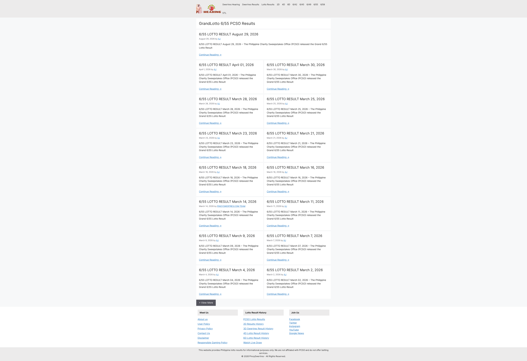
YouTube (294, 329)
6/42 (295, 4)
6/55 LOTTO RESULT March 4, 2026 (227, 270)
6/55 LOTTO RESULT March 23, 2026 (228, 133)
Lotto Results (268, 4)
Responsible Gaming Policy (212, 342)
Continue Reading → (210, 54)
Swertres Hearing (231, 4)
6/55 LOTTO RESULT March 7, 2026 (294, 236)
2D (278, 4)
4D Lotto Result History (256, 333)
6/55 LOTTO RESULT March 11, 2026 (295, 202)
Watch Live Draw (252, 342)
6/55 (316, 4)
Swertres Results (250, 4)
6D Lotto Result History (256, 338)
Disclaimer (203, 338)
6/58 (322, 4)
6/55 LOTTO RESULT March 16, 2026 (295, 167)
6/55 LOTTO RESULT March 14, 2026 (227, 202)
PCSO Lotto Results (254, 319)
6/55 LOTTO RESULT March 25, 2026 (296, 99)
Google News (296, 333)
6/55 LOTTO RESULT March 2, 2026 (295, 270)
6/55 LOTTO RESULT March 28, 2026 (228, 99)
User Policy (204, 324)
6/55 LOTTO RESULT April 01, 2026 (226, 65)
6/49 (309, 4)
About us (203, 319)
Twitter (293, 322)
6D (288, 4)
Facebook (294, 319)
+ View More (206, 302)
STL (224, 13)
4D (283, 4)
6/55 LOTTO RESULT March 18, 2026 (227, 167)
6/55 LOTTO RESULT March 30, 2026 (296, 65)
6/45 (302, 4)
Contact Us (204, 333)
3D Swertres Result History (258, 328)
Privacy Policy (205, 328)
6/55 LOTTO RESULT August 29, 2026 (228, 34)
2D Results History (253, 324)
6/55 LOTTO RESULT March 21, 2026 (295, 133)
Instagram (294, 326)
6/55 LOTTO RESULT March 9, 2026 (227, 236)
